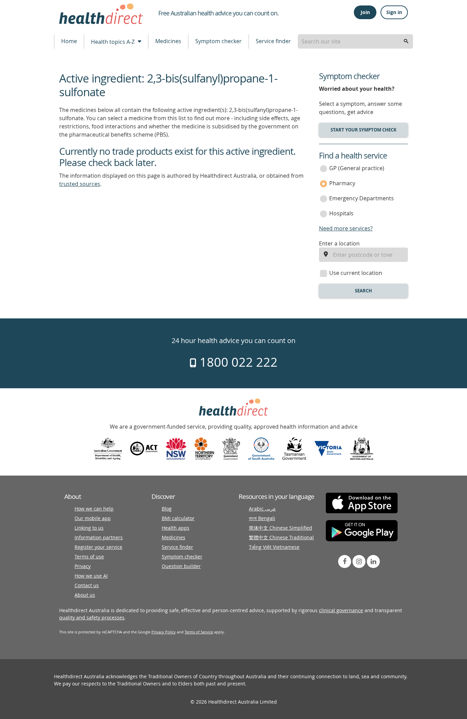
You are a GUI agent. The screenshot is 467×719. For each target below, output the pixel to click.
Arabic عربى (262, 508)
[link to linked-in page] (373, 561)
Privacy (83, 566)
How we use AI (91, 575)
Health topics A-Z (113, 42)
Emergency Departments (361, 198)
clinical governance (341, 610)
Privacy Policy (163, 631)
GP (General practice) (356, 168)
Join (365, 12)
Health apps (175, 528)
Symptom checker (218, 41)
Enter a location (339, 243)
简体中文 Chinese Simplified (280, 528)
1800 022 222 (237, 362)
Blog (167, 508)
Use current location (355, 273)
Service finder (273, 41)
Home (69, 41)
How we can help (94, 508)
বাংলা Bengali (262, 518)
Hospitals (341, 213)
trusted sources (79, 184)
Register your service (98, 547)
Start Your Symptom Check (364, 130)
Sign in (394, 12)
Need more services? (346, 228)
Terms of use (89, 556)
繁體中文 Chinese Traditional (281, 537)
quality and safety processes (91, 617)
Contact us (87, 585)
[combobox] (355, 41)
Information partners (99, 537)
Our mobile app (93, 518)
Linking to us (89, 528)
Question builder (181, 566)
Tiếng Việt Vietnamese (274, 547)
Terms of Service (199, 631)
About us (85, 595)
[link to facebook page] (344, 561)
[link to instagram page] (358, 561)
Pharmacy (342, 183)
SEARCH (363, 291)
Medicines (168, 41)
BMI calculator (178, 518)
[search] (406, 41)
